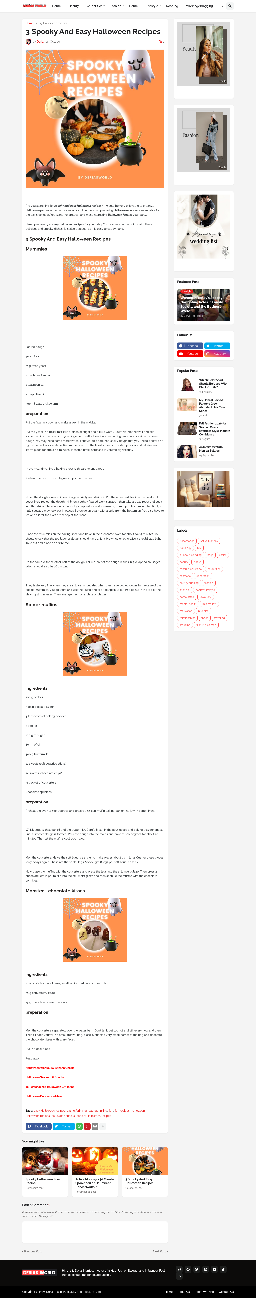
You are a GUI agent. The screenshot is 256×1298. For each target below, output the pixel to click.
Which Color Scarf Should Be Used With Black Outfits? (213, 383)
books (197, 561)
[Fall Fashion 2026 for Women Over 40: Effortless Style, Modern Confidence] (187, 428)
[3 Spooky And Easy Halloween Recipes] (145, 1161)
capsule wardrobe (191, 568)
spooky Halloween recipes (94, 1115)
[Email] (95, 1126)
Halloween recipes (38, 1115)
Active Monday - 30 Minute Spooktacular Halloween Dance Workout (94, 1183)
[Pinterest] (87, 1126)
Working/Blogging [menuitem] (199, 6)
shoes (204, 617)
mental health (188, 603)
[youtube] (214, 1269)
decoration (203, 575)
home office (187, 596)
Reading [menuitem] (172, 6)
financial (185, 589)
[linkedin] (179, 1276)
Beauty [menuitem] (74, 6)
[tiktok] (223, 1269)
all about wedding (191, 554)
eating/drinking (77, 1110)
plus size (203, 610)
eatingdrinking (98, 1110)
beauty (184, 561)
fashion (208, 582)
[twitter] (196, 1269)
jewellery (205, 596)
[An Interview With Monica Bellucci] (187, 451)
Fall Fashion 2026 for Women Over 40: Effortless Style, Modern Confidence (214, 429)
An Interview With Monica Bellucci (211, 448)
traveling (219, 617)
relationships (187, 617)
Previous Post (33, 1251)
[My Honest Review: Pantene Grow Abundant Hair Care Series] (187, 404)
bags (210, 554)
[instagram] (179, 1269)
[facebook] (188, 1269)
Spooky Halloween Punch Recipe (44, 1181)
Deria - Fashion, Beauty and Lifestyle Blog (73, 1291)
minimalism (209, 603)
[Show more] (102, 1126)
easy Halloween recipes (51, 23)
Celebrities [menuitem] (94, 6)
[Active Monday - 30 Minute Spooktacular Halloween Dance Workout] (95, 1161)
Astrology (185, 547)
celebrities (214, 568)
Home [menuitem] (56, 6)
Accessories (187, 540)
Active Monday (209, 540)
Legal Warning (204, 1291)
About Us (184, 1291)
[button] (221, 6)
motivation (186, 610)
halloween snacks (63, 1115)
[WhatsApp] (79, 1126)
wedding (185, 624)
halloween (138, 1110)
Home (29, 23)
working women (206, 624)
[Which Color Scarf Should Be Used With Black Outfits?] (187, 384)
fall (111, 1110)
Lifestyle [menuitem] (152, 6)
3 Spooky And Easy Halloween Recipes (139, 1181)
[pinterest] (205, 1269)
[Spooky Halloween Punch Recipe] (45, 1161)
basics (222, 554)
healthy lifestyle (205, 589)
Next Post (159, 1251)
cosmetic (185, 575)
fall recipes (122, 1110)
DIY (199, 547)
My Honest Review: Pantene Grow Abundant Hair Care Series (212, 405)
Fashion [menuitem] (115, 6)
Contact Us (226, 1291)
